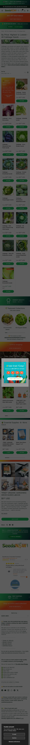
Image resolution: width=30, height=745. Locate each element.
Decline (14, 738)
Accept (14, 734)
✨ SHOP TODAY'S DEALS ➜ (15, 378)
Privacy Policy (12, 730)
